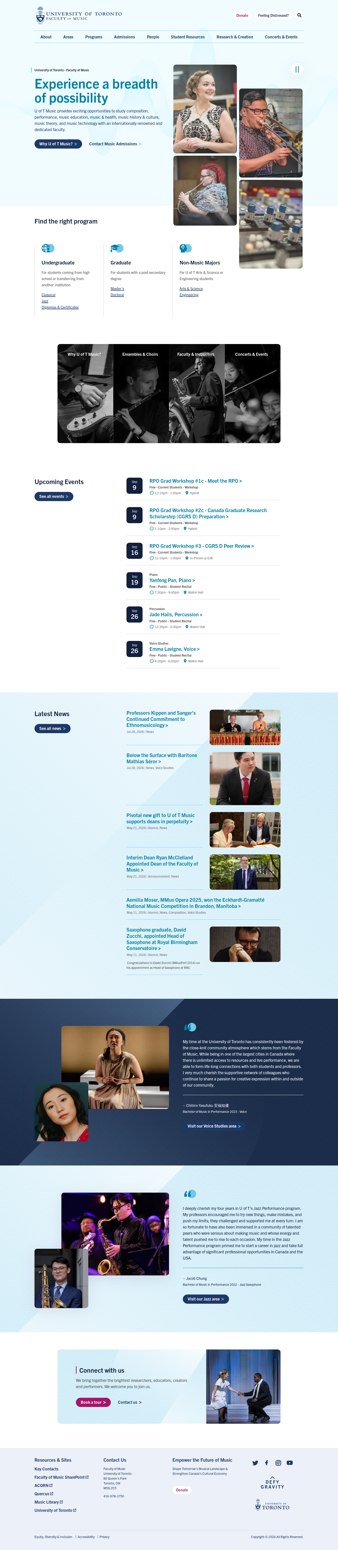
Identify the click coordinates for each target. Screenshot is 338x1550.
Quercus (41, 1493)
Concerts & (251, 354)
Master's (117, 288)
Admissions (124, 36)
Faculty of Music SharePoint (59, 1477)
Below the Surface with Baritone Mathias (161, 758)
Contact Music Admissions (113, 143)
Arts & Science (191, 288)
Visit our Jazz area (204, 1298)
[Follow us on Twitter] (255, 1462)
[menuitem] (65, 1468)
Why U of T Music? (56, 143)
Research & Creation (235, 36)
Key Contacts (46, 1468)
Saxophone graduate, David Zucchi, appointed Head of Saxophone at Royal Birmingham (162, 938)
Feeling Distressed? (273, 15)
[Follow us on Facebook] (267, 1462)
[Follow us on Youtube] (290, 1462)
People (153, 36)
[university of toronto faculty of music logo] (79, 15)
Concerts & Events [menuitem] (281, 36)
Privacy (104, 1537)
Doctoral (117, 294)
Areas (68, 36)
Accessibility (86, 1537)
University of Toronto (53, 1510)
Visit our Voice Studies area (212, 1125)
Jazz (45, 301)
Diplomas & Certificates (60, 307)
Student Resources (188, 36)
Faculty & (195, 354)
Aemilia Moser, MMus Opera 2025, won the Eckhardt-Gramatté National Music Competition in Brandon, (195, 902)
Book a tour (91, 1402)
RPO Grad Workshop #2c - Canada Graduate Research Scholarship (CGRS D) (208, 513)
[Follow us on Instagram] (278, 1462)
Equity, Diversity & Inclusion (53, 1537)
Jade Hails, (174, 614)
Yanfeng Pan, (170, 580)
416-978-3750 (113, 1496)
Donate (242, 15)
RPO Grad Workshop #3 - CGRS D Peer (200, 545)
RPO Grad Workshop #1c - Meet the (194, 480)
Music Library (46, 1501)
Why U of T (84, 354)
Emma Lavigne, (173, 649)
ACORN (41, 1485)
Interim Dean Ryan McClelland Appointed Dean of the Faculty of (162, 863)
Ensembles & (140, 354)
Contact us (127, 1402)
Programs (93, 36)
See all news (50, 728)
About (46, 36)
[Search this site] (299, 15)
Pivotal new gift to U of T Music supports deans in (160, 818)
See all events (51, 496)
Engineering (189, 294)
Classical (48, 294)
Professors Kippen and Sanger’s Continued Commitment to (161, 718)
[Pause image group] (297, 69)
